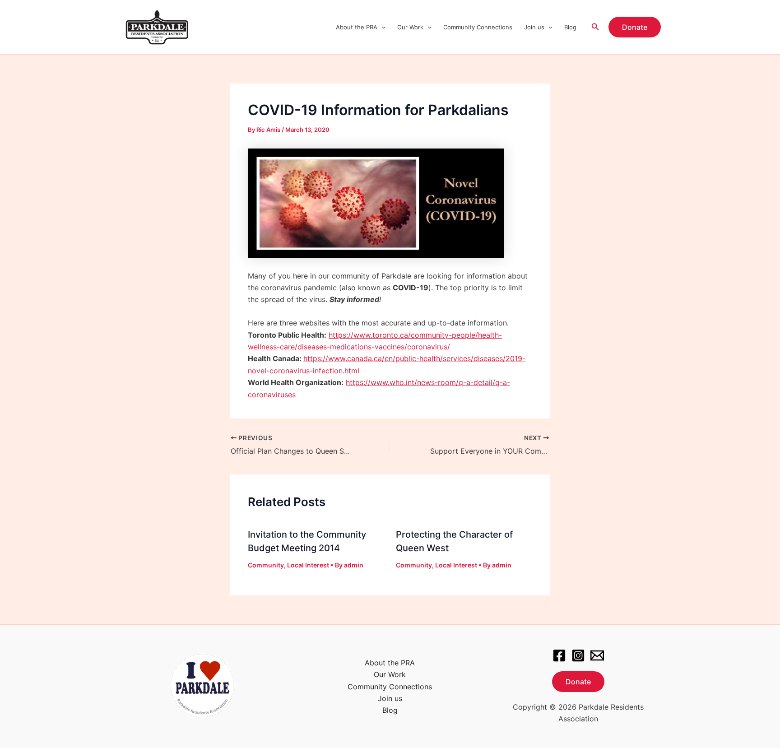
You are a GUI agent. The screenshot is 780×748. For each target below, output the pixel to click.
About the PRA (356, 27)
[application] (381, 27)
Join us (534, 27)
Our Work (410, 27)
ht (306, 358)
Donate (578, 681)
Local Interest (308, 565)
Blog (570, 27)
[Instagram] (578, 655)
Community (266, 565)
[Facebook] (559, 655)
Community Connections (477, 27)
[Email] (597, 655)
